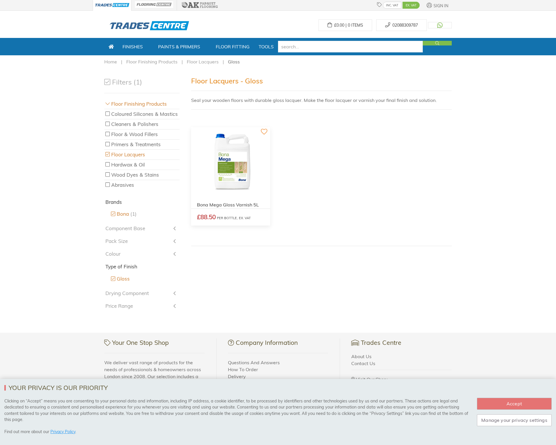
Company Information (267, 342)
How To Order (243, 369)
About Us (361, 356)
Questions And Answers (254, 362)
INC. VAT (392, 5)
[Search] (437, 43)
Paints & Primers (179, 47)
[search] (350, 46)
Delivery (237, 376)
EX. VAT (411, 5)
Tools (266, 47)
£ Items (347, 25)
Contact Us (363, 363)
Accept (514, 403)
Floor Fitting (233, 47)
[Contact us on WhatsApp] (440, 25)
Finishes (132, 47)
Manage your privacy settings (514, 420)
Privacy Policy (62, 431)
